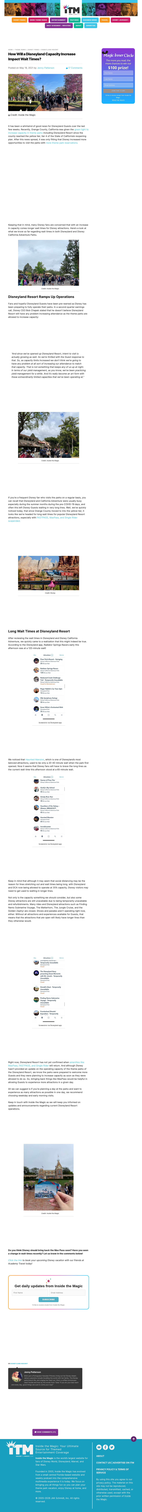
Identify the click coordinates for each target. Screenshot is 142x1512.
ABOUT (100, 1456)
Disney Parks (20, 20)
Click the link (15, 1260)
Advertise (90, 25)
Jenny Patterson (45, 68)
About (78, 25)
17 (75, 68)
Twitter (111, 1447)
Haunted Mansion (35, 759)
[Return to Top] (133, 1439)
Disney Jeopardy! (120, 20)
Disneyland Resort (49, 50)
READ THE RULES (118, 100)
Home (10, 50)
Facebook (105, 1447)
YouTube (99, 1447)
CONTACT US (103, 1462)
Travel (105, 20)
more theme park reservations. (61, 142)
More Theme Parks (38, 20)
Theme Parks (20, 50)
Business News (90, 20)
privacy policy (103, 1482)
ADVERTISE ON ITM (123, 1462)
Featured (74, 20)
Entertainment (59, 20)
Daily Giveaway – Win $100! (59, 25)
